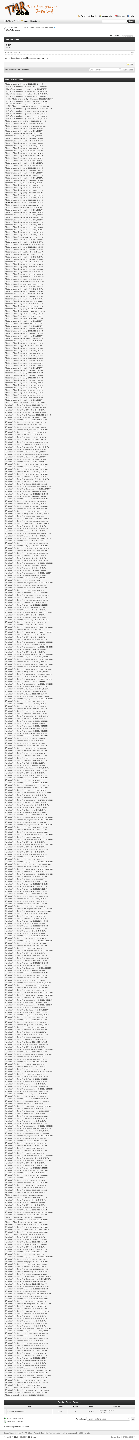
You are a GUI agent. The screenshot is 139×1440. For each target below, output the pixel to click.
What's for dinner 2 (12, 1395)
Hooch (25, 151)
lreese (29, 86)
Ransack (26, 402)
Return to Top (39, 1433)
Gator (24, 136)
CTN (27, 410)
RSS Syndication (84, 1433)
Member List (107, 16)
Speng (25, 84)
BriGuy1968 (26, 1387)
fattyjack (29, 430)
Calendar (121, 16)
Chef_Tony (26, 121)
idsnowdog (29, 447)
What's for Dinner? (12, 84)
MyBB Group (30, 1437)
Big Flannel (29, 513)
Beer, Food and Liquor (44, 27)
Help (132, 16)
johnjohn (28, 464)
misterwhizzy (30, 1128)
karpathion (29, 1311)
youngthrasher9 (31, 563)
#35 (132, 53)
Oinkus (28, 639)
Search (94, 16)
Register (33, 21)
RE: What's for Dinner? (14, 405)
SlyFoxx (28, 1079)
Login (26, 21)
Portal (83, 16)
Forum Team (9, 1433)
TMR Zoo (28, 1433)
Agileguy (28, 506)
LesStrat (29, 94)
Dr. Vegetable (30, 415)
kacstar (25, 1195)
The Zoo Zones (29, 27)
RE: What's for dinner (14, 87)
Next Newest (23, 69)
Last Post (103, 1412)
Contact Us (19, 1433)
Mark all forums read (69, 1433)
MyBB (14, 1437)
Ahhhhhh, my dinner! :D (16, 1412)
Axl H (27, 681)
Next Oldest (11, 69)
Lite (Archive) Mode (52, 1433)
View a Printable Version (15, 1418)
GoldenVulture (33, 99)
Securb (29, 89)
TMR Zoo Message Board (13, 27)
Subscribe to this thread (15, 1421)
